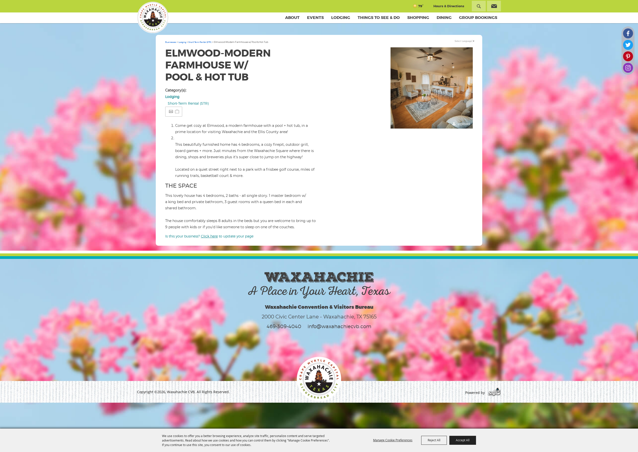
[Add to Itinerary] (177, 111)
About (292, 17)
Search (479, 6)
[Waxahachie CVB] (152, 17)
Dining (444, 17)
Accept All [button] (463, 440)
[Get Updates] (494, 6)
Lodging (340, 17)
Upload (464, 124)
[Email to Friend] (171, 111)
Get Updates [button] (494, 6)
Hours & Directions (448, 6)
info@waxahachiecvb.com (339, 326)
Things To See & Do (379, 17)
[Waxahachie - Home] (319, 379)
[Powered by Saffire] (494, 392)
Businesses (170, 42)
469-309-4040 (284, 326)
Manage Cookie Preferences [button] (392, 440)
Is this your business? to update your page (209, 236)
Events (315, 17)
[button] (432, 88)
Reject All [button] (434, 440)
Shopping (418, 17)
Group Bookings (478, 17)
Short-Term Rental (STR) (200, 42)
